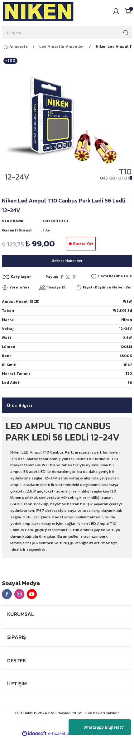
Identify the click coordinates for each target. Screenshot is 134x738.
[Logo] (38, 11)
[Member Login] (116, 11)
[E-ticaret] (66, 733)
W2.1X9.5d (122, 310)
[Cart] (128, 11)
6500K (125, 356)
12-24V (125, 328)
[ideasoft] (34, 733)
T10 (128, 373)
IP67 (128, 365)
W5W (127, 301)
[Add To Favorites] (111, 276)
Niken (126, 319)
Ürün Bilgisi (19, 405)
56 (129, 382)
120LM (126, 347)
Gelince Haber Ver (67, 261)
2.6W (127, 337)
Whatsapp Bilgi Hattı (104, 727)
